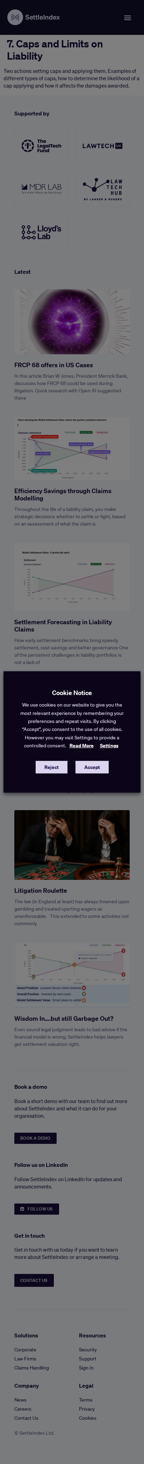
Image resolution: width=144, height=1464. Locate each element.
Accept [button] (92, 767)
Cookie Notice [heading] (72, 693)
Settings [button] (109, 745)
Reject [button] (51, 767)
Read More (82, 745)
